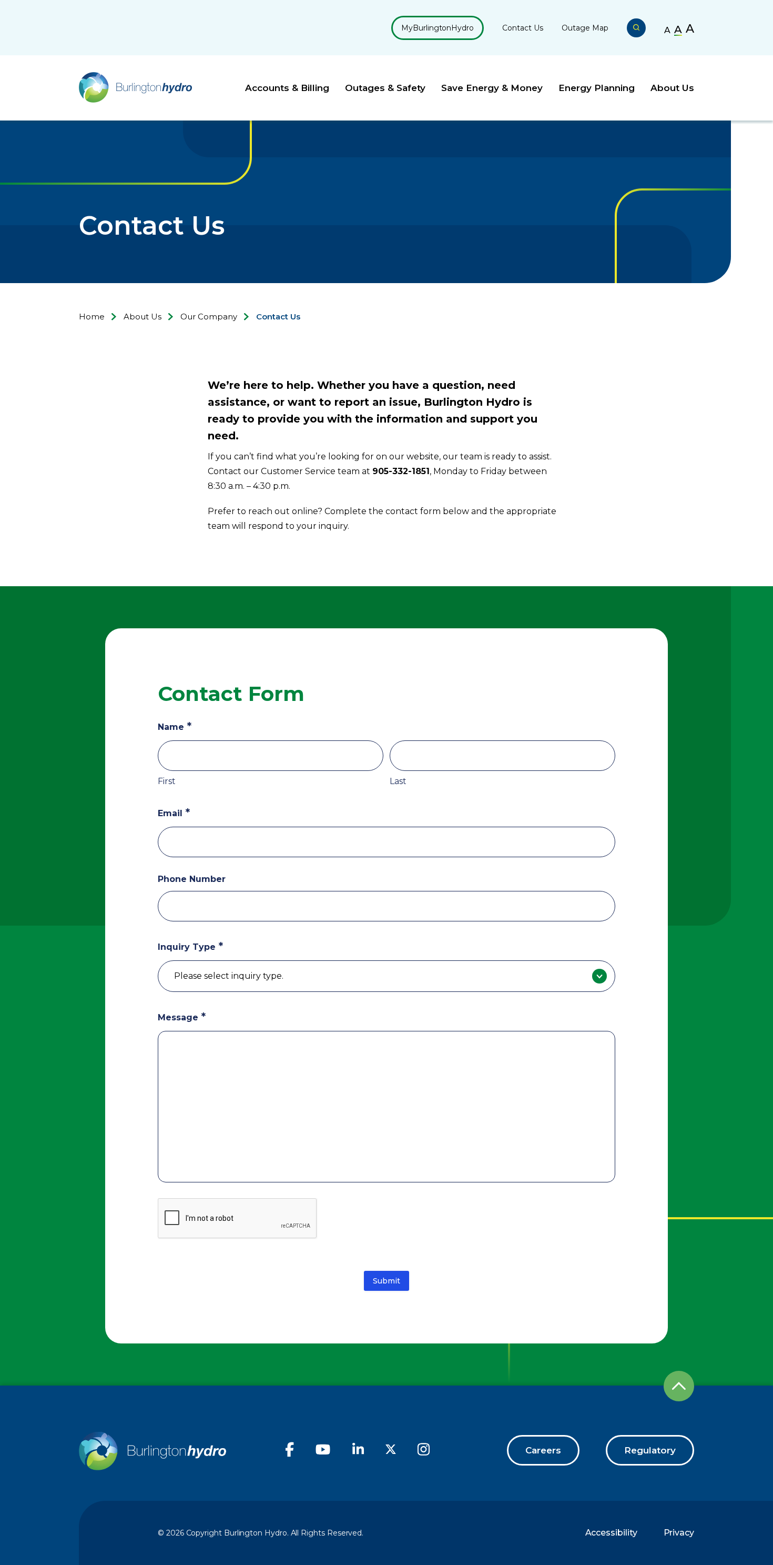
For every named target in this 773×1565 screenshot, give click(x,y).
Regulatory (650, 1450)
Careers (543, 1450)
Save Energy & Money (492, 88)
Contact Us (522, 28)
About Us (672, 88)
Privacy (679, 1533)
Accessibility (611, 1533)
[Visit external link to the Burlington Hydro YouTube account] (322, 1454)
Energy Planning (596, 88)
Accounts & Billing (287, 88)
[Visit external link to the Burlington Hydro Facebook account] (289, 1455)
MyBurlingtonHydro (437, 28)
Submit (386, 1281)
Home (92, 317)
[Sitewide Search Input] (636, 27)
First (167, 781)
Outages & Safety (385, 88)
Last (398, 781)
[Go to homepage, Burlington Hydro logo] (135, 88)
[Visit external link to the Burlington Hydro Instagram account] (423, 1454)
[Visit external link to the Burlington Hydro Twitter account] (390, 1452)
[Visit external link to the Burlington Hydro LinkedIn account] (358, 1454)
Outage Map (585, 28)
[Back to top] (679, 1386)
